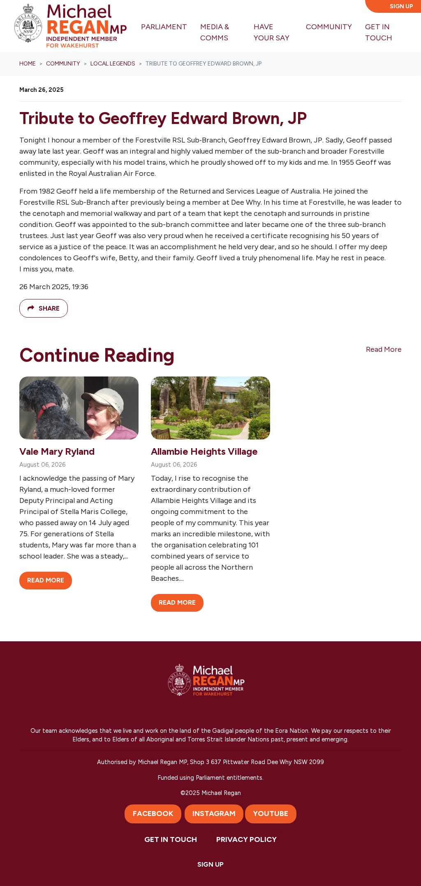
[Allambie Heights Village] (210, 407)
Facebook (153, 813)
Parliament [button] (164, 26)
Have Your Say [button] (271, 32)
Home (27, 63)
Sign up (210, 864)
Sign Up (401, 6)
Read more (45, 580)
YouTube (270, 813)
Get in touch (170, 839)
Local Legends (112, 63)
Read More (384, 349)
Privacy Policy (246, 839)
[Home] (70, 26)
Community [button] (332, 26)
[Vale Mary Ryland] (79, 407)
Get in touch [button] (378, 32)
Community (63, 63)
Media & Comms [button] (214, 32)
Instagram (214, 813)
